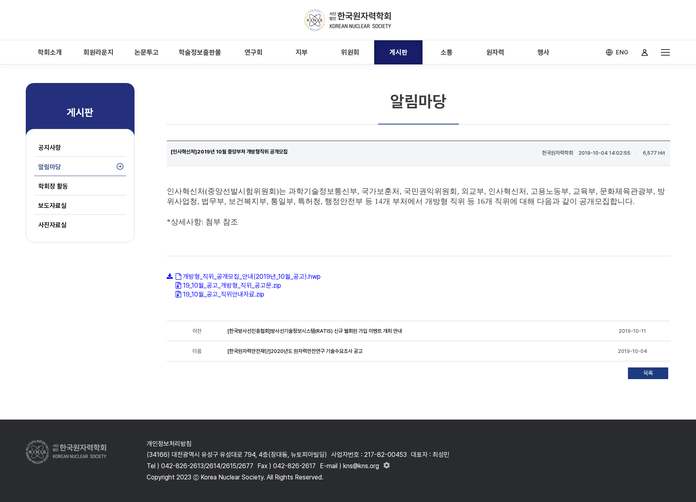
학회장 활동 (53, 186)
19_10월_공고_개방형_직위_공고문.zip (232, 285)
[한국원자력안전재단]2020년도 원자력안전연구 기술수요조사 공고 (294, 351)
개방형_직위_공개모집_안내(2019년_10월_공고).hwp (252, 276)
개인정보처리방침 (169, 444)
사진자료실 (52, 225)
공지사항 (49, 147)
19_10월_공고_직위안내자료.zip (223, 294)
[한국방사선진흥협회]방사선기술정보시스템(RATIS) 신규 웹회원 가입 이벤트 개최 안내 (314, 331)
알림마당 (49, 167)
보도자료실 (52, 206)
